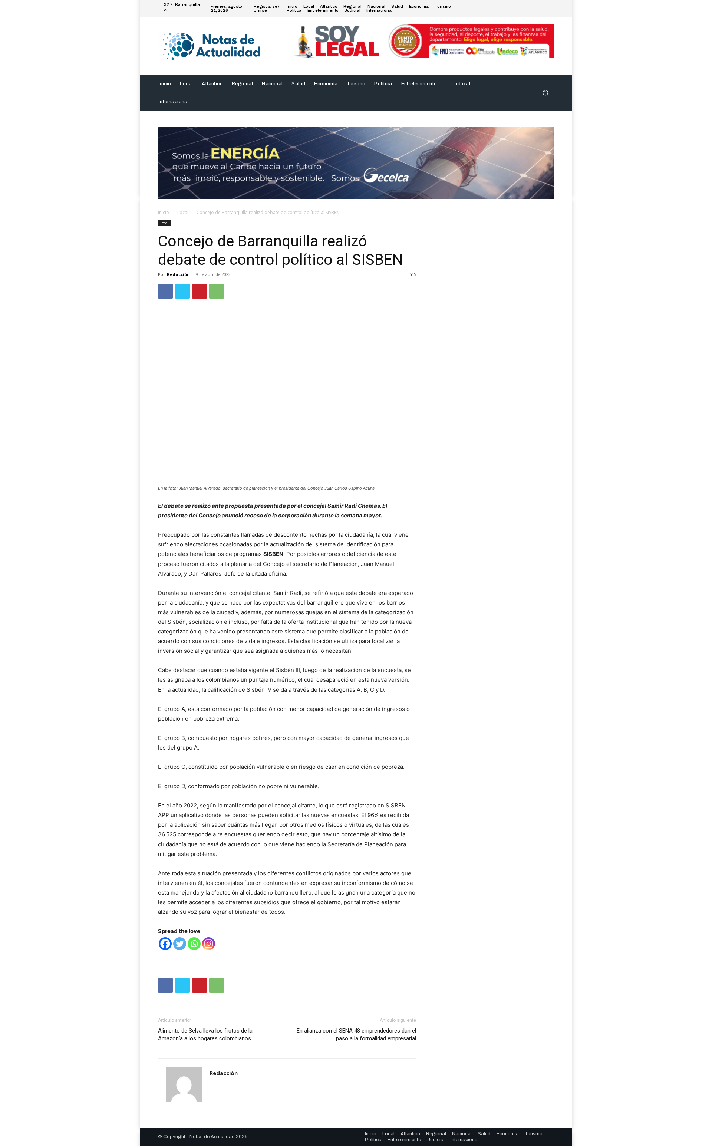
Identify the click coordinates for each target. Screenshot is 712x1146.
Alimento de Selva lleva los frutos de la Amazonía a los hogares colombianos (205, 1034)
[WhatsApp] (216, 291)
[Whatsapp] (194, 943)
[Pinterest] (199, 291)
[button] (545, 92)
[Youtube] (549, 8)
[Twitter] (531, 8)
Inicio (163, 212)
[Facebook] (514, 8)
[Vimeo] (540, 8)
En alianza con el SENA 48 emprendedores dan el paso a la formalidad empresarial (356, 1034)
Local (182, 212)
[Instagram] (522, 8)
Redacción (178, 274)
